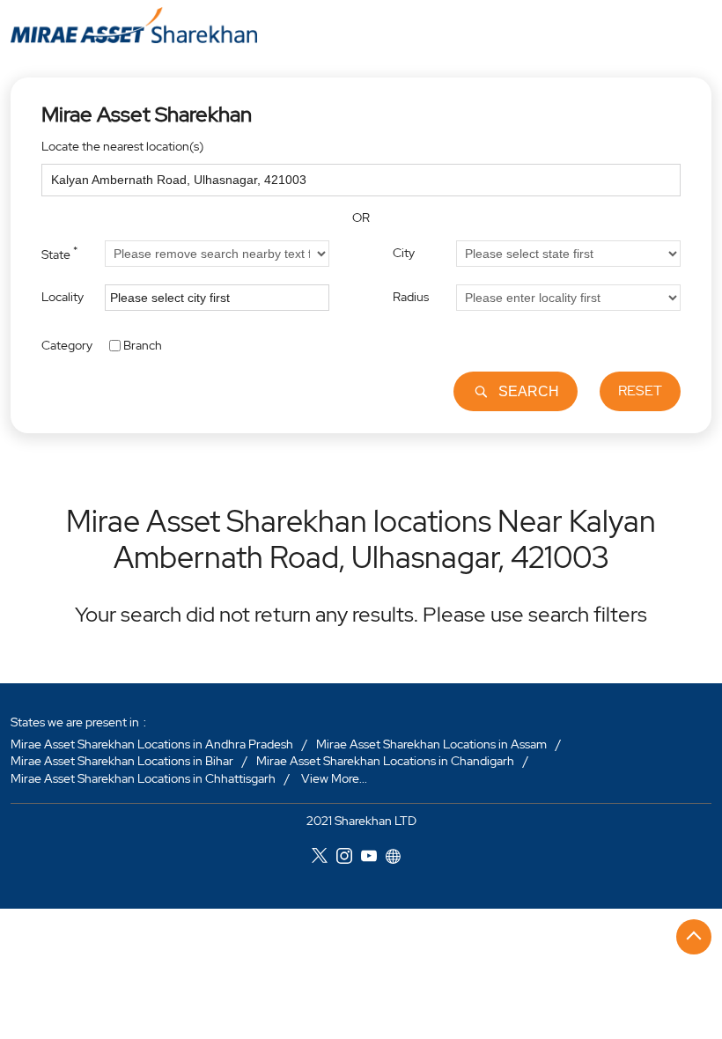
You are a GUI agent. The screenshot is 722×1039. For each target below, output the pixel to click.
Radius (411, 297)
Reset (640, 390)
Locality (62, 297)
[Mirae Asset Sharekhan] (134, 25)
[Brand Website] (398, 858)
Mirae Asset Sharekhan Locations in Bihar (122, 761)
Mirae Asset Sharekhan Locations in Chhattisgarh (143, 778)
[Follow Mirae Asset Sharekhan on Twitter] (324, 858)
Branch (142, 344)
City (404, 253)
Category (66, 344)
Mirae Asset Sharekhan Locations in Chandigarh (385, 761)
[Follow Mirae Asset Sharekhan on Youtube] (373, 858)
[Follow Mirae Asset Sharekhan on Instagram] (348, 858)
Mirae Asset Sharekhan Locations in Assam (431, 744)
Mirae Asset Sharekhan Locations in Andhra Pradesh (152, 744)
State (59, 252)
